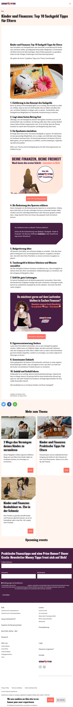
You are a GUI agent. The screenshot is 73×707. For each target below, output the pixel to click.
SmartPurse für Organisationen (10, 610)
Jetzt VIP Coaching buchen (36, 199)
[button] (3, 404)
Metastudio (42, 621)
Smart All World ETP (8, 619)
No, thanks (61, 700)
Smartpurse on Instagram (40, 667)
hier (19, 149)
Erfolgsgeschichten (6, 654)
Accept (50, 700)
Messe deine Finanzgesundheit (47, 616)
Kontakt (41, 655)
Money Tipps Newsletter (45, 619)
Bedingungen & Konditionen (13, 583)
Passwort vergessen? (46, 649)
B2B (2, 607)
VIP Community (43, 613)
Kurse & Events (43, 610)
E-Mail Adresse (6, 562)
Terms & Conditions (17, 688)
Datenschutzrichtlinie (22, 585)
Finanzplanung (44, 627)
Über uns (4, 643)
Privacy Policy (5, 688)
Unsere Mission (5, 646)
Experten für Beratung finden (11, 625)
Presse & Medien (5, 651)
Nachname (41, 572)
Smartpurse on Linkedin (44, 667)
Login (41, 643)
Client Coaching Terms (31, 688)
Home (41, 661)
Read (30, 470)
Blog (2, 11)
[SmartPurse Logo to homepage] (9, 3)
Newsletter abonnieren (36, 336)
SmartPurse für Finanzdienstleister (10, 613)
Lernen (41, 607)
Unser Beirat (4, 649)
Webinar (41, 232)
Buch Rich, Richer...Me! (9, 631)
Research (4, 637)
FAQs (2, 657)
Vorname (4, 572)
